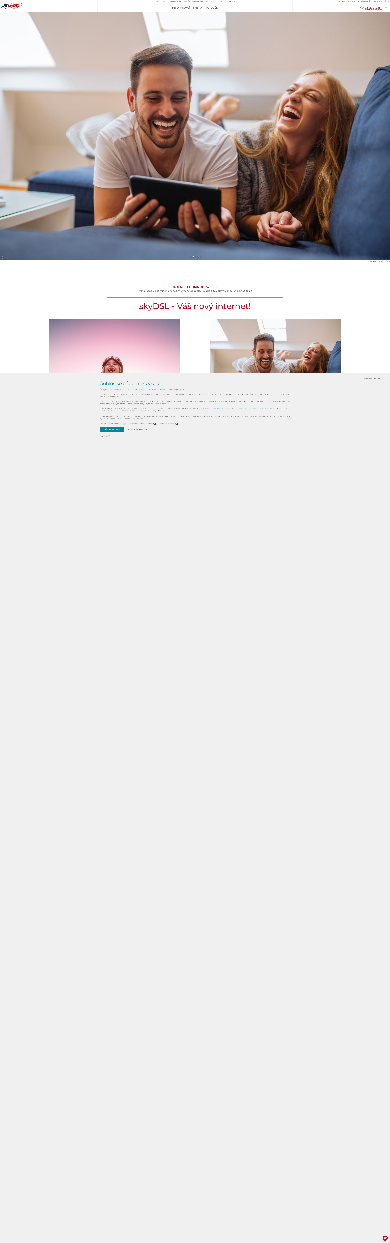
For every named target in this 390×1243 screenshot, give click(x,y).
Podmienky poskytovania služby (376, 261)
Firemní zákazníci (364, 1)
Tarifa (197, 7)
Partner (376, 1)
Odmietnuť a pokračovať (372, 378)
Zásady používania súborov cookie (214, 408)
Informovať (181, 7)
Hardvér (211, 7)
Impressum (105, 436)
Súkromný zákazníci (346, 1)
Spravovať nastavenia (138, 429)
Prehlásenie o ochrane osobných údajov (257, 408)
